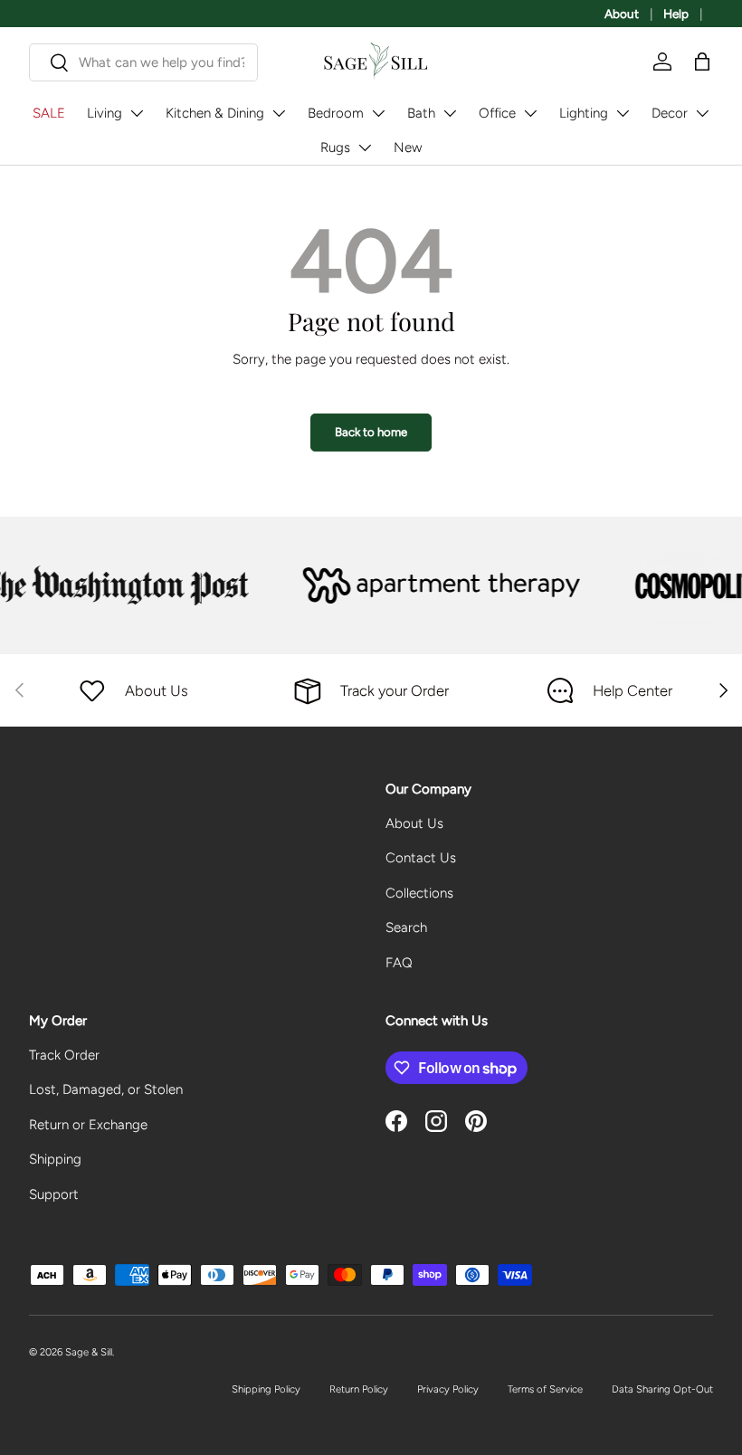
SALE (49, 113)
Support (54, 1194)
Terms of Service (545, 1389)
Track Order (64, 1055)
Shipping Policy (266, 1389)
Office (497, 113)
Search (406, 927)
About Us (414, 823)
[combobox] (143, 62)
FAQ (399, 963)
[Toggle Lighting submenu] (622, 113)
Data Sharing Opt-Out (662, 1389)
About (621, 13)
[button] (702, 61)
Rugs (335, 147)
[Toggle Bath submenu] (450, 113)
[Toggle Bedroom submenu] (378, 113)
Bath (421, 113)
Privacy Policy (448, 1389)
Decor (670, 113)
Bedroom (336, 113)
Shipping (55, 1159)
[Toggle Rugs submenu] (365, 147)
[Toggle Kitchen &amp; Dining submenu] (279, 113)
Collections (419, 893)
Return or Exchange (88, 1125)
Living (104, 113)
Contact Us (420, 858)
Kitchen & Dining (215, 113)
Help (676, 13)
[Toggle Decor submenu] (702, 113)
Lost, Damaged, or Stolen (106, 1089)
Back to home (371, 431)
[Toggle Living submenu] (136, 113)
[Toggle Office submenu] (530, 113)
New (408, 147)
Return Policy (358, 1389)
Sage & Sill (88, 1352)
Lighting (583, 113)
